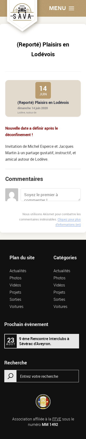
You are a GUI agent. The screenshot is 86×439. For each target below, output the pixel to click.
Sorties (15, 299)
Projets (15, 292)
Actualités (18, 270)
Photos (16, 278)
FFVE (56, 419)
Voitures (16, 306)
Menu (57, 8)
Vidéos (15, 285)
